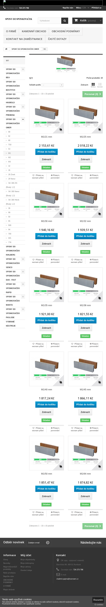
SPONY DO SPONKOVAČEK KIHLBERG (13, 251)
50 (9, 217)
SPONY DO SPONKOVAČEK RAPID (13, 288)
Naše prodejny (9, 573)
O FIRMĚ (11, 31)
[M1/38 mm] (85, 285)
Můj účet (26, 555)
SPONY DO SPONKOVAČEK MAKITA (13, 301)
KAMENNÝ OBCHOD (34, 31)
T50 (9, 145)
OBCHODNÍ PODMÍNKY (66, 31)
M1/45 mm (85, 389)
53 (9, 149)
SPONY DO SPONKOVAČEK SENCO (13, 263)
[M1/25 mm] (85, 116)
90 (9, 132)
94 (9, 230)
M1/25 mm (85, 137)
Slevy (5, 560)
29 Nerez (11, 179)
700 (9, 234)
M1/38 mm (85, 305)
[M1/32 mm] (85, 200)
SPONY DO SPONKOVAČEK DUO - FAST (13, 276)
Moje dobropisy (27, 563)
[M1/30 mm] (47, 200)
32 (9, 166)
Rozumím (98, 600)
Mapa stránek (9, 590)
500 (9, 225)
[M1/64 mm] (85, 453)
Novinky (6, 563)
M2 (9, 157)
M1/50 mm (46, 473)
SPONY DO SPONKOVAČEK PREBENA (13, 111)
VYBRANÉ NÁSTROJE (11, 324)
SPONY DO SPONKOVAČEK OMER (13, 123)
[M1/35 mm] (47, 285)
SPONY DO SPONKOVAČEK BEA (13, 73)
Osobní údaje (26, 570)
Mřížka (93, 87)
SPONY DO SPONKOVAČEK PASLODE (13, 313)
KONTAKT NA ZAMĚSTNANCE (24, 39)
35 (9, 170)
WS (9, 238)
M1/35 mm (46, 305)
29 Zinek (11, 174)
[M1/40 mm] (47, 369)
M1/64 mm (85, 473)
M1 (9, 153)
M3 (9, 162)
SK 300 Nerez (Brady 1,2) (12, 193)
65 (9, 221)
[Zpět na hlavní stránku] (6, 49)
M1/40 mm (46, 389)
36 (9, 208)
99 (9, 212)
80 (9, 140)
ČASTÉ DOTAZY (57, 39)
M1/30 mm (46, 221)
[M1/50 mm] (47, 453)
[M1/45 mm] (85, 369)
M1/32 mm (85, 221)
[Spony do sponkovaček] (18, 19)
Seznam (100, 87)
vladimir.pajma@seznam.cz (67, 579)
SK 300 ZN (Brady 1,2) (11, 185)
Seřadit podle (35, 85)
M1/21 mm (46, 137)
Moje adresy (26, 567)
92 (9, 136)
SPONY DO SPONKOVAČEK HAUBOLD (13, 98)
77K (9, 242)
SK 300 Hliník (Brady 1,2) (12, 202)
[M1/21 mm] (47, 116)
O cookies (99, 604)
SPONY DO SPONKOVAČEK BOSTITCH (13, 86)
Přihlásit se (96, 8)
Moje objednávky (28, 560)
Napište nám (68, 8)
